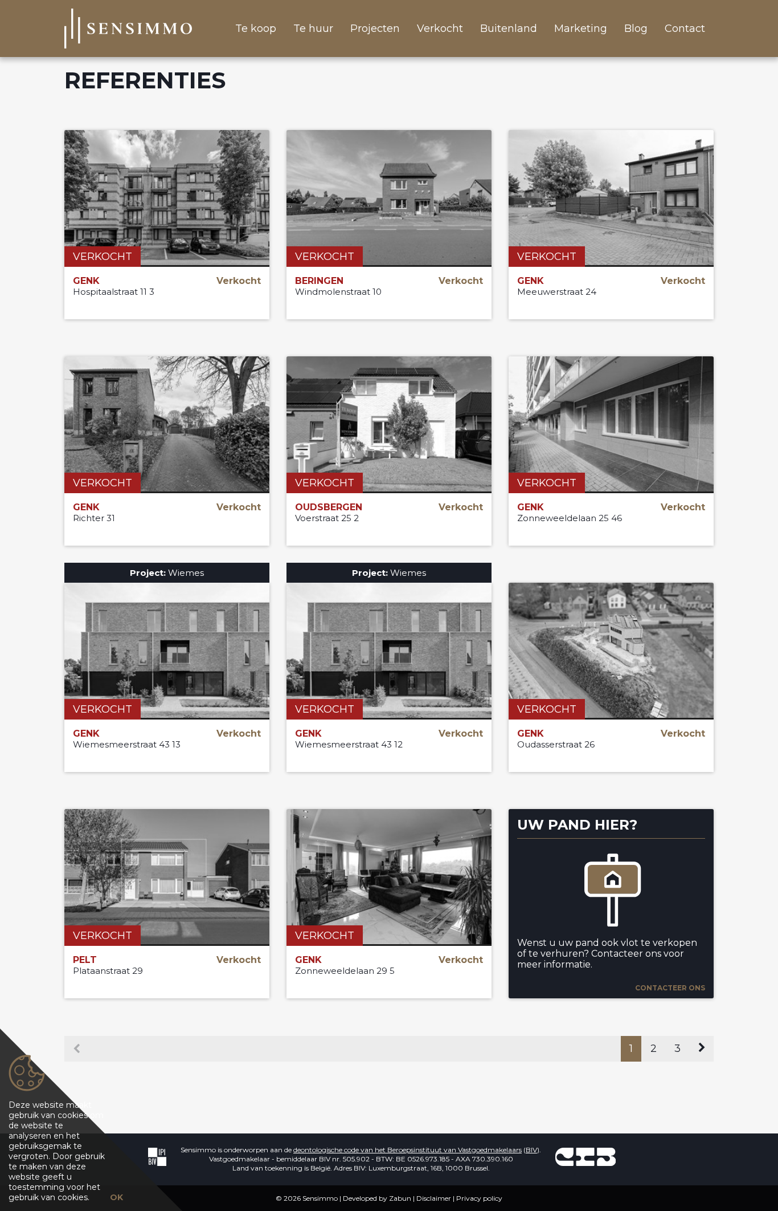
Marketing (580, 28)
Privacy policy (479, 1198)
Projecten (375, 28)
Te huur (313, 28)
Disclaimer (433, 1198)
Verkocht (440, 28)
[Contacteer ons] (611, 892)
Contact (685, 28)
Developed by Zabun (377, 1198)
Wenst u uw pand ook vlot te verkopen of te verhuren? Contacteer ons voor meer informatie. (607, 953)
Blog (636, 28)
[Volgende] (702, 1049)
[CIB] (585, 1156)
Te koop (255, 28)
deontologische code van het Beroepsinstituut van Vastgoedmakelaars (407, 1149)
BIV (531, 1149)
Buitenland (508, 28)
